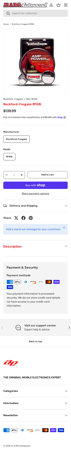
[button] (58, 5)
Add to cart (47, 174)
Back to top (35, 341)
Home (6, 24)
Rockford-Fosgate (13, 98)
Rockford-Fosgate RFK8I (23, 24)
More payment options (35, 193)
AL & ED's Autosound (20, 446)
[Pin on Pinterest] (30, 218)
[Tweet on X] (16, 218)
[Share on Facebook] (23, 218)
